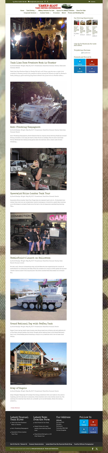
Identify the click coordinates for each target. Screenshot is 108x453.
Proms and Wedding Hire (76, 13)
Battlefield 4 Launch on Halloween (30, 258)
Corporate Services (30, 13)
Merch (64, 13)
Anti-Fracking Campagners (25, 127)
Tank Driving (30, 10)
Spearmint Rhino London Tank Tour (30, 194)
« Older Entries (15, 408)
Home (22, 10)
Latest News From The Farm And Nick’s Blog (59, 444)
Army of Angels (18, 388)
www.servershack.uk (38, 448)
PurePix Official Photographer (84, 444)
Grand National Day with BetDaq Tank (31, 324)
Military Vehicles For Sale (46, 10)
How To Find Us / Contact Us (18, 444)
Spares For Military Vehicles (65, 10)
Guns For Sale (81, 10)
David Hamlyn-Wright (18, 65)
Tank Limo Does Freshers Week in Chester (33, 63)
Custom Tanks (44, 13)
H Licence (56, 13)
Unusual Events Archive (36, 444)
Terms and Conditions (51, 448)
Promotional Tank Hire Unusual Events (47, 65)
